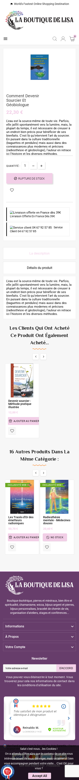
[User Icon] (63, 38)
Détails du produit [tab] (39, 268)
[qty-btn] (41, 165)
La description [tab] (39, 253)
